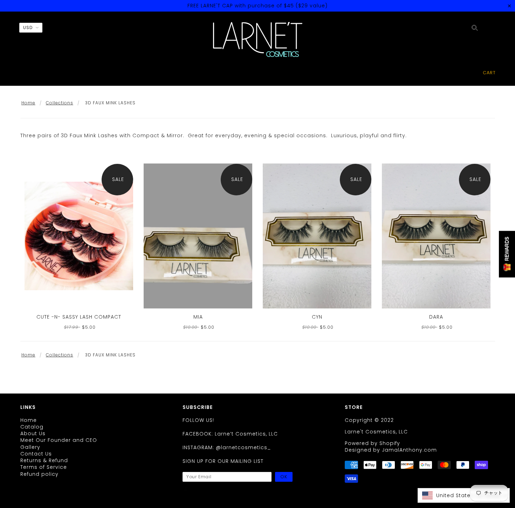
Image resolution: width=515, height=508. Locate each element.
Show (507, 254)
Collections (59, 103)
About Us (33, 433)
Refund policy (39, 474)
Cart (489, 72)
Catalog (31, 426)
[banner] (257, 39)
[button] (464, 495)
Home (28, 103)
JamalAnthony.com (409, 449)
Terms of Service (43, 467)
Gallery (30, 447)
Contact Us (36, 453)
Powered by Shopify (372, 443)
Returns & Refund (44, 460)
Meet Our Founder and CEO (58, 440)
